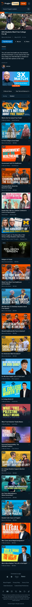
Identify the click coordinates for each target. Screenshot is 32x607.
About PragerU (7, 582)
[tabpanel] (16, 60)
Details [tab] (4, 46)
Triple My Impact (7, 41)
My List (19, 41)
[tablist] (16, 47)
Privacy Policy (16, 582)
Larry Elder (14, 424)
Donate (23, 3)
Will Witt (8, 66)
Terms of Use (25, 582)
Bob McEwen (15, 165)
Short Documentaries (7, 261)
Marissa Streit (23, 239)
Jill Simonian (13, 214)
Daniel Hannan (15, 120)
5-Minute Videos (7, 91)
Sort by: (5, 96)
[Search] (28, 9)
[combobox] (19, 96)
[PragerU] (7, 3)
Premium (15, 3)
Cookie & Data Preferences (21, 585)
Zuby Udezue (15, 448)
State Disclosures (8, 585)
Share (27, 41)
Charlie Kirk (15, 401)
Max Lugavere (15, 378)
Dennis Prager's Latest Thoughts (10, 239)
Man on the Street (6, 37)
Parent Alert (5, 214)
